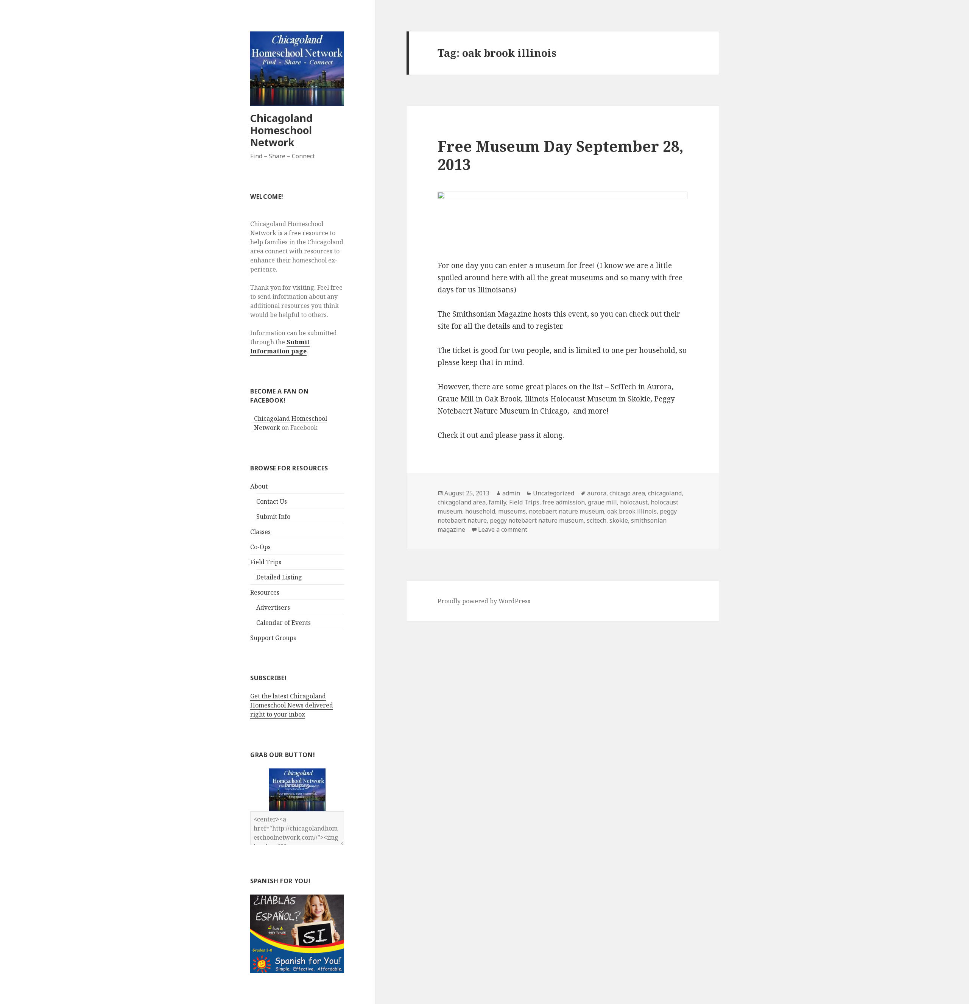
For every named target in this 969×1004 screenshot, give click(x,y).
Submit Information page (280, 346)
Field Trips (265, 562)
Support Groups (273, 638)
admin (511, 493)
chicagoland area (462, 502)
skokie (618, 520)
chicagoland (665, 493)
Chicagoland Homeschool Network (281, 130)
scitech (596, 520)
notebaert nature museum (566, 511)
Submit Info (273, 516)
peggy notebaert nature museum (537, 520)
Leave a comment (502, 529)
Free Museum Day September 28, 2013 (561, 155)
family (497, 502)
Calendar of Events (283, 622)
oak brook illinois (632, 511)
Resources (264, 592)
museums (512, 511)
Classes (260, 532)
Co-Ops (260, 547)
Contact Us (271, 501)
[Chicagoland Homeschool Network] (297, 789)
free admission (563, 502)
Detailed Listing (279, 577)
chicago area (627, 493)
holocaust (634, 502)
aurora (596, 493)
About (259, 486)
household (480, 511)
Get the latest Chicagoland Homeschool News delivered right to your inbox (291, 705)
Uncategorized (553, 493)
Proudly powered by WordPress (484, 601)
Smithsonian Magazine (491, 314)
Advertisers (273, 607)
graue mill (602, 502)
